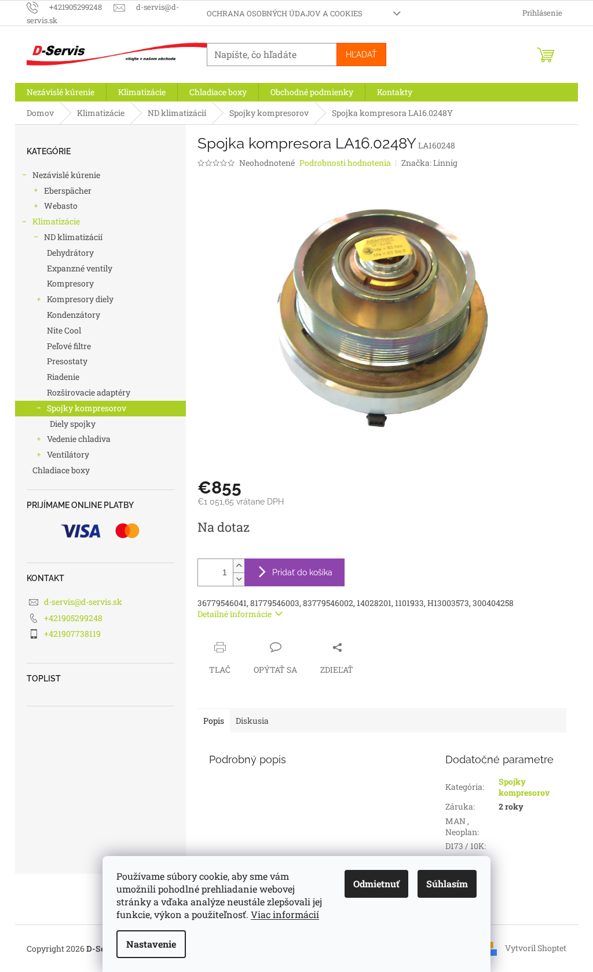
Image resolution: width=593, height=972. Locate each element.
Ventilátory (68, 454)
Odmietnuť (376, 883)
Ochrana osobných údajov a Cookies (285, 13)
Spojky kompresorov (86, 408)
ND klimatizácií (73, 236)
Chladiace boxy (61, 470)
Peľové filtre (69, 345)
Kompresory (70, 283)
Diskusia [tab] (252, 720)
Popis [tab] (213, 720)
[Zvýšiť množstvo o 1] (238, 565)
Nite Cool (64, 330)
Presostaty (67, 361)
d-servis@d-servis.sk (83, 601)
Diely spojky (73, 423)
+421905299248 (73, 617)
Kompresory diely (80, 298)
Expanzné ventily (79, 268)
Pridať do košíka (302, 572)
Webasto (61, 205)
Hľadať (361, 54)
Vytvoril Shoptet (535, 947)
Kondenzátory (73, 314)
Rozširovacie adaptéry (88, 392)
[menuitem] (60, 92)
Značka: (429, 162)
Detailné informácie (234, 613)
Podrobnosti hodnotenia (345, 162)
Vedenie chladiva (79, 438)
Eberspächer (67, 190)
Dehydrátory (70, 252)
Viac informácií (285, 914)
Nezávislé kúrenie (66, 174)
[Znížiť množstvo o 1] (238, 579)
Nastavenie (151, 944)
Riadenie (63, 376)
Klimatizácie (56, 221)
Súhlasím (447, 883)
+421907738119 (72, 633)
